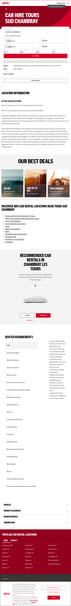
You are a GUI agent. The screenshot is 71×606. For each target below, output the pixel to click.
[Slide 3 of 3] (41, 320)
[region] (35, 594)
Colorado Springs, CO (54, 564)
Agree (54, 597)
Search (37, 56)
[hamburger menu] (68, 3)
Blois (7, 231)
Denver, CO (28, 556)
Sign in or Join (61, 3)
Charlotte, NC (6, 556)
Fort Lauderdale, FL (53, 560)
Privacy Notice (34, 600)
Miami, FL (5, 564)
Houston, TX (5, 549)
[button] (12, 183)
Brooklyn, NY (29, 545)
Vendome (9, 242)
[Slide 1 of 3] (30, 320)
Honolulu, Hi (5, 568)
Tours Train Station (13, 221)
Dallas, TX (5, 553)
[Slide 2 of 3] (35, 320)
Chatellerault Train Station (16, 234)
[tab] (6, 540)
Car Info (27, 315)
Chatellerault (10, 237)
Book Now (43, 315)
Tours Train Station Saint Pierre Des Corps (22, 218)
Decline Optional (53, 592)
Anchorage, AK (29, 549)
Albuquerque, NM (7, 545)
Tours (7, 226)
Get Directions (35, 80)
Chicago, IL (28, 560)
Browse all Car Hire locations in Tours (20, 216)
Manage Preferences (53, 587)
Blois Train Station (12, 229)
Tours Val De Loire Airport (15, 224)
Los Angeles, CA (53, 556)
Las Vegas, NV (29, 553)
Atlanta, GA (51, 553)
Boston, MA (28, 564)
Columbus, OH (52, 545)
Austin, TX (5, 560)
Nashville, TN (29, 568)
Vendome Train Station (14, 239)
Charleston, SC (52, 549)
